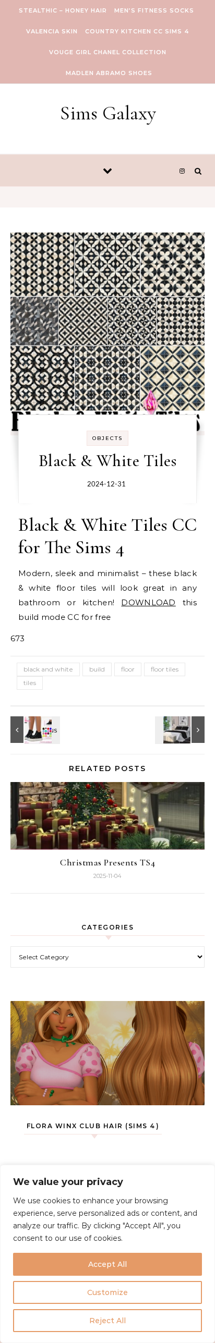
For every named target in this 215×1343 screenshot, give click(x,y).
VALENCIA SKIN (52, 31)
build (97, 669)
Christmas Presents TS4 (107, 862)
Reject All (107, 1320)
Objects (107, 438)
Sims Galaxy (108, 113)
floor (128, 669)
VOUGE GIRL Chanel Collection (107, 52)
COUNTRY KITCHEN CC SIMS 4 (137, 31)
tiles (29, 683)
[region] (107, 1254)
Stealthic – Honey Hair (63, 10)
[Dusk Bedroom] (181, 729)
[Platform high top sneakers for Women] (33, 729)
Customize (107, 1292)
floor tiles (164, 669)
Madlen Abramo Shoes (109, 73)
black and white (48, 669)
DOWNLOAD (148, 602)
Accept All (107, 1264)
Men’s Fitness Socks (154, 10)
